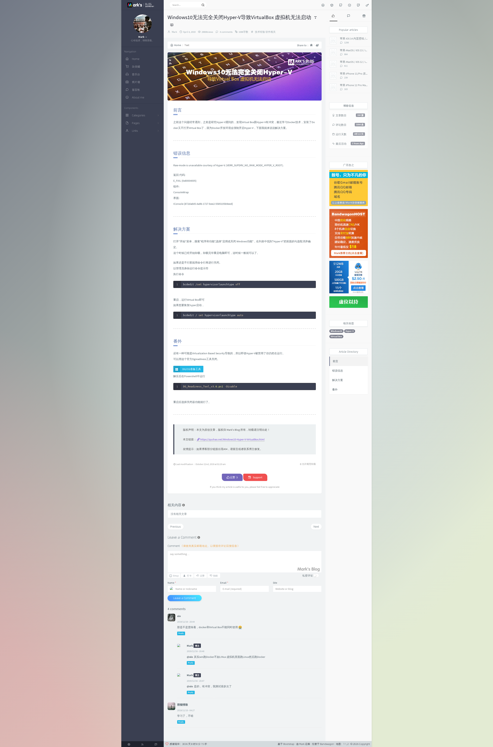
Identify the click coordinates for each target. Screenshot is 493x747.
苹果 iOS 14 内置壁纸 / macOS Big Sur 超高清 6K (367, 38)
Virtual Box (336, 336)
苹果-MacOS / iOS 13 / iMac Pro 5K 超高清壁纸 (366, 50)
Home (177, 45)
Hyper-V (349, 331)
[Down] (323, 5)
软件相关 (271, 32)
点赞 (233, 477)
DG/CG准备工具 (191, 369)
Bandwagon (327, 744)
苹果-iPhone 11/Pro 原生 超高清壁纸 (361, 73)
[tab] (333, 15)
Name (172, 582)
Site (275, 582)
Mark (174, 32)
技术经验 (260, 32)
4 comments (225, 32)
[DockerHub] (331, 5)
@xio (190, 657)
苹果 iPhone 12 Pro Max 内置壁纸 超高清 (363, 85)
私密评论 (307, 575)
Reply (181, 633)
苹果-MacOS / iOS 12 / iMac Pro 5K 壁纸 (362, 62)
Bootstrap (288, 744)
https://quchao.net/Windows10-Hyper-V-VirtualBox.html (232, 439)
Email (224, 582)
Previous (175, 526)
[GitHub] (340, 5)
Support (257, 477)
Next (316, 526)
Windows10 (336, 331)
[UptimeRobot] (349, 5)
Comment (204, 546)
